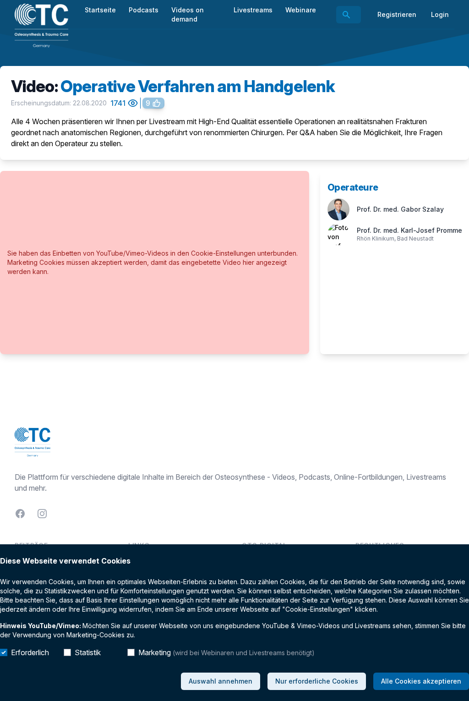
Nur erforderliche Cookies (316, 681)
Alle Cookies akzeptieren (421, 681)
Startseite (100, 10)
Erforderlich (30, 652)
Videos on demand (187, 14)
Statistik (88, 652)
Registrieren (396, 14)
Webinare (300, 10)
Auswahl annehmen (220, 681)
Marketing (226, 652)
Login (440, 14)
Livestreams (253, 10)
